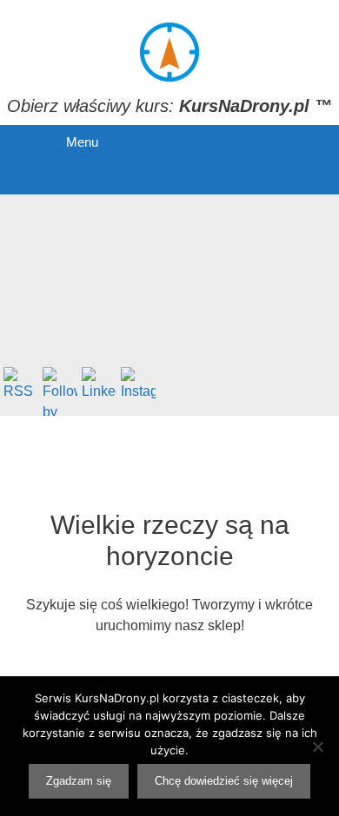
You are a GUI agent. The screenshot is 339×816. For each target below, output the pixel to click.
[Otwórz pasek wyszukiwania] (114, 177)
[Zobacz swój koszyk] (48, 177)
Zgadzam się (78, 780)
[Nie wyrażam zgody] (317, 746)
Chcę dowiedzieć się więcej (224, 780)
